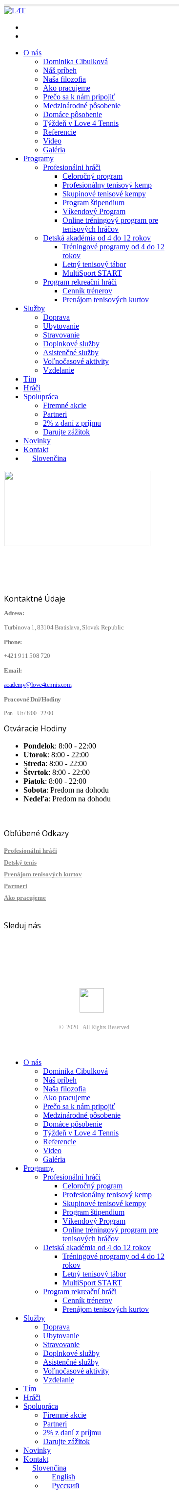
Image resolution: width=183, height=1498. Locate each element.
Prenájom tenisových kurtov (105, 299)
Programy (38, 158)
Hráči (32, 388)
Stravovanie (61, 335)
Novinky (37, 440)
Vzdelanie (58, 370)
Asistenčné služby (71, 352)
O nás (32, 52)
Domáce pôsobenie (72, 114)
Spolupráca (40, 396)
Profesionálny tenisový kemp (107, 185)
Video (52, 141)
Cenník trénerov (87, 291)
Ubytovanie (61, 326)
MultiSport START (92, 273)
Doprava (56, 317)
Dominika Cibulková (75, 61)
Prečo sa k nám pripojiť (79, 97)
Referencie (59, 132)
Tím (29, 379)
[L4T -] (14, 10)
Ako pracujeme (66, 88)
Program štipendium (93, 202)
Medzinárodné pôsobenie (82, 105)
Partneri (55, 414)
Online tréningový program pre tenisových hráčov (110, 224)
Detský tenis (20, 862)
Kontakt (35, 449)
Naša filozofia (64, 79)
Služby (34, 308)
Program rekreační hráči (80, 282)
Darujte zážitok (66, 432)
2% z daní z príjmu (72, 423)
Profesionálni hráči (72, 167)
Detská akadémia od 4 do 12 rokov (97, 238)
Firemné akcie (64, 405)
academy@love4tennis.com (65, 27)
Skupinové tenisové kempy (104, 194)
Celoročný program (92, 176)
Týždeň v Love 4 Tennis (81, 123)
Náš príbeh (60, 70)
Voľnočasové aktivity (76, 361)
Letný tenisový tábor (94, 264)
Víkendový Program (93, 211)
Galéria (54, 149)
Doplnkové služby (71, 343)
